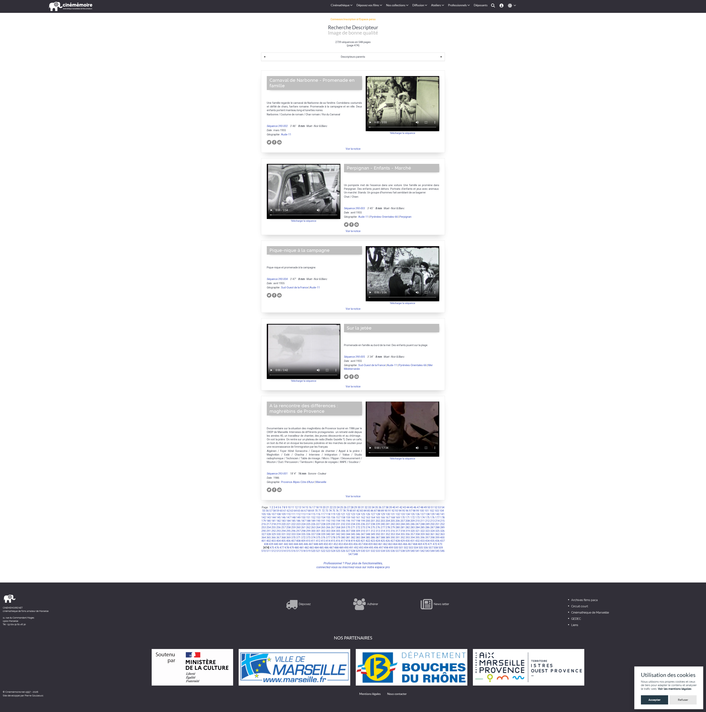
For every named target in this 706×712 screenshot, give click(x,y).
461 (380, 544)
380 (343, 537)
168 (393, 517)
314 (383, 530)
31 (362, 507)
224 (303, 524)
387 (378, 537)
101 (427, 510)
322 (422, 530)
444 (296, 544)
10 (289, 507)
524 (333, 550)
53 (439, 507)
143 (268, 517)
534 (383, 550)
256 (278, 527)
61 (284, 510)
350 (378, 534)
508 (436, 547)
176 (432, 517)
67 (305, 510)
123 (353, 514)
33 (369, 507)
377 (328, 537)
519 (308, 550)
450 (326, 544)
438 (266, 544)
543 (427, 550)
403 (273, 540)
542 (422, 550)
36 (380, 507)
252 (442, 524)
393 (407, 537)
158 (343, 517)
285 (422, 527)
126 (368, 514)
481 (301, 547)
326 (442, 530)
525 (338, 550)
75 (333, 510)
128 (378, 514)
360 (427, 534)
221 (288, 524)
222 (293, 524)
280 (397, 527)
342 (338, 534)
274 (368, 527)
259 (293, 527)
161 (358, 517)
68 (309, 510)
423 (373, 540)
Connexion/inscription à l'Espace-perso (353, 19)
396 (422, 537)
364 (263, 537)
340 (328, 534)
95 (403, 510)
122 (348, 514)
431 (412, 540)
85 (368, 510)
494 (366, 547)
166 (383, 517)
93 (396, 510)
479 (292, 547)
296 (293, 530)
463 (390, 544)
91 (389, 510)
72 (323, 510)
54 (442, 507)
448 (316, 544)
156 (333, 517)
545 (437, 550)
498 (386, 547)
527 (348, 550)
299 (308, 530)
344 (348, 534)
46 (414, 507)
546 (442, 550)
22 (331, 507)
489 (341, 547)
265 (323, 527)
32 (366, 507)
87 (375, 510)
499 (391, 547)
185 (293, 520)
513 (278, 550)
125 (363, 514)
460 (375, 544)
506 (426, 547)
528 (353, 550)
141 (442, 514)
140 (437, 514)
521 (318, 550)
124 (358, 514)
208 (407, 520)
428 (397, 540)
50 (428, 507)
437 (442, 540)
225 (308, 524)
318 (402, 530)
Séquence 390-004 (277, 279)
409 (303, 540)
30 (359, 507)
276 (378, 527)
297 (298, 530)
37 (383, 507)
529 (358, 550)
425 (383, 540)
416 (338, 540)
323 (427, 530)
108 (278, 514)
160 (353, 517)
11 (292, 507)
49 (425, 507)
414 (328, 540)
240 (383, 524)
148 (293, 517)
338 (318, 534)
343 (343, 534)
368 (283, 537)
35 (376, 507)
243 (397, 524)
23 (334, 507)
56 (267, 510)
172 (412, 517)
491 (351, 547)
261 (303, 527)
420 (358, 540)
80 (351, 510)
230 (333, 524)
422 (368, 540)
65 (298, 510)
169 (397, 517)
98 (414, 510)
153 (318, 517)
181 (273, 520)
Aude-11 (286, 134)
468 (415, 544)
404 (278, 540)
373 (308, 537)
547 (350, 554)
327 (263, 534)
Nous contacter (397, 693)
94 (400, 510)
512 (273, 550)
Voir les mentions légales (674, 689)
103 (436, 510)
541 (417, 550)
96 (407, 510)
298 (303, 530)
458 (365, 544)
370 (293, 537)
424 (378, 540)
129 (383, 514)
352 (388, 534)
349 (373, 534)
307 (348, 530)
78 (344, 510)
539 (407, 550)
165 (378, 517)
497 (381, 547)
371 (298, 537)
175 (427, 517)
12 (296, 507)
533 (378, 550)
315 (388, 530)
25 (341, 507)
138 (427, 514)
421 (363, 540)
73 (326, 510)
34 (373, 507)
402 (268, 540)
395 (417, 537)
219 (278, 524)
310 (363, 530)
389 (388, 537)
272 (358, 527)
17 (313, 507)
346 (358, 534)
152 (313, 517)
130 (388, 514)
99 (417, 510)
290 (263, 530)
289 (442, 527)
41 (397, 507)
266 (328, 527)
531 (368, 550)
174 (422, 517)
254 (268, 527)
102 (431, 510)
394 (412, 537)
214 (437, 520)
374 (313, 537)
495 (371, 547)
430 (407, 540)
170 (402, 517)
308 (353, 530)
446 (306, 544)
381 (348, 537)
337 (313, 534)
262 (308, 527)
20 (324, 507)
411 (313, 540)
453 (340, 544)
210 (417, 520)
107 (273, 514)
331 (283, 534)
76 (337, 510)
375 (318, 537)
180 (268, 520)
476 (277, 547)
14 (303, 507)
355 (402, 534)
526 (343, 550)
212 (427, 520)
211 (422, 520)
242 (393, 524)
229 (328, 524)
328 (268, 534)
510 (263, 550)
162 (363, 517)
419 (353, 540)
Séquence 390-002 (277, 126)
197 (353, 520)
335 (303, 534)
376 (323, 537)
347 (363, 534)
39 (390, 507)
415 (333, 540)
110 (288, 514)
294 (283, 530)
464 (395, 544)
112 (298, 514)
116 (318, 514)
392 (402, 537)
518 (303, 550)
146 (283, 517)
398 (432, 537)
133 (402, 514)
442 (286, 544)
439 (271, 544)
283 (412, 527)
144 (273, 517)
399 (437, 537)
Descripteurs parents (353, 56)
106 (268, 514)
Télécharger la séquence (402, 133)
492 (356, 547)
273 (363, 527)
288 (437, 527)
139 (432, 514)
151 (308, 517)
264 (318, 527)
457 (360, 544)
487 (331, 547)
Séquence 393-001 (277, 473)
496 (376, 547)
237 (368, 524)
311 (368, 530)
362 (437, 534)
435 (432, 540)
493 (361, 547)
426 (388, 540)
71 (319, 510)
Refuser (683, 700)
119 (333, 514)
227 (318, 524)
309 (358, 530)
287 (432, 527)
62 (288, 510)
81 (354, 510)
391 (397, 537)
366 (273, 537)
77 (340, 510)
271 (353, 527)
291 (268, 530)
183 (283, 520)
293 (278, 530)
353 (393, 534)
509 (440, 547)
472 (435, 544)
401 (263, 540)
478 (287, 547)
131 (393, 514)
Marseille (321, 482)
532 (373, 550)
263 (313, 527)
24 (338, 507)
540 (412, 550)
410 (308, 540)
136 (417, 514)
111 (293, 514)
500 (396, 547)
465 (400, 544)
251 (437, 524)
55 (263, 510)
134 (407, 514)
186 (298, 520)
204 (388, 520)
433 (422, 540)
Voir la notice (353, 148)
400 (442, 537)
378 (333, 537)
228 (323, 524)
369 (288, 537)
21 (327, 507)
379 (338, 537)
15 (306, 507)
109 (283, 514)
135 (412, 514)
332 (288, 534)
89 (382, 510)
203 (383, 520)
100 (422, 510)
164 (373, 517)
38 (387, 507)
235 (358, 524)
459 (370, 544)
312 (373, 530)
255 (273, 527)
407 (293, 540)
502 (406, 547)
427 (393, 540)
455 (350, 544)
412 (318, 540)
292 (273, 530)
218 (273, 524)
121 (343, 514)
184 (288, 520)
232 (343, 524)
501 (401, 547)
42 (401, 507)
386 (373, 537)
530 (363, 550)
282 (407, 527)
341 (333, 534)
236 (363, 524)
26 (345, 507)
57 (270, 510)
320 (412, 530)
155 (328, 517)
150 (303, 517)
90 (386, 510)
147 (288, 517)
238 (373, 524)
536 (393, 550)
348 (368, 534)
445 (301, 544)
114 (308, 514)
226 (313, 524)
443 (291, 544)
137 (422, 514)
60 (281, 510)
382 (353, 537)
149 (298, 517)
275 (373, 527)
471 (430, 544)
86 (372, 510)
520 (313, 550)
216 (263, 524)
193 (333, 520)
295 (288, 530)
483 (311, 547)
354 (397, 534)
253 (263, 527)
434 (427, 540)
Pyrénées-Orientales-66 (384, 216)
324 (432, 530)
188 (308, 520)
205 (393, 520)
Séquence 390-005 (354, 356)
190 (318, 520)
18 (317, 507)
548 (355, 554)
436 (437, 540)
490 (346, 547)
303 (328, 530)
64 (295, 510)
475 (272, 547)
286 (427, 527)
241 (388, 524)
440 (276, 544)
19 (320, 507)
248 (422, 524)
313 (378, 530)
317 (397, 530)
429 (402, 540)
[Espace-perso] (502, 5)
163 (368, 517)
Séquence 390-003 (354, 208)
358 (417, 534)
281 (402, 527)
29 (355, 507)
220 (283, 524)
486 (326, 547)
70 (316, 510)
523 (328, 550)
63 (291, 510)
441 (281, 544)
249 (427, 524)
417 (343, 540)
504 (416, 547)
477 (282, 547)
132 (397, 514)
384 (363, 537)
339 (323, 534)
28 (352, 507)
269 (343, 527)
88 (379, 510)
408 (298, 540)
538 (402, 550)
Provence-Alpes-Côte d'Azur (297, 482)
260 (298, 527)
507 (431, 547)
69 (312, 510)
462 (385, 544)
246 (412, 524)
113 (303, 514)
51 (432, 507)
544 (432, 550)
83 (361, 510)
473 (440, 544)
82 (358, 510)
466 (405, 544)
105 (263, 514)
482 (306, 547)
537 (397, 550)
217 (268, 524)
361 (432, 534)
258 (288, 527)
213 (432, 520)
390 (393, 537)
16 (310, 507)
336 (308, 534)
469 (420, 544)
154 (323, 517)
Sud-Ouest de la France (294, 287)
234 (353, 524)
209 (412, 520)
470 (425, 544)
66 (302, 510)
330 (278, 534)
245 (407, 524)
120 (338, 514)
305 (338, 530)
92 (393, 510)
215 (442, 520)
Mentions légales (370, 693)
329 (273, 534)
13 (299, 507)
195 (343, 520)
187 (303, 520)
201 (373, 520)
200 (368, 520)
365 (268, 537)
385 (368, 537)
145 (278, 517)
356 (407, 534)
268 (338, 527)
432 (417, 540)
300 (313, 530)
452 (336, 544)
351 (383, 534)
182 (278, 520)
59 (277, 510)
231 (338, 524)
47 (418, 507)
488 (336, 547)
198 (358, 520)
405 (283, 540)
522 (323, 550)
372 (303, 537)
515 (288, 550)
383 (358, 537)
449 (321, 544)
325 (437, 530)
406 (288, 540)
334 (298, 534)
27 (348, 507)
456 (355, 544)
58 (274, 510)
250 (432, 524)
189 (313, 520)
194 (338, 520)
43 (404, 507)
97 (410, 510)
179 (263, 520)
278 (388, 527)
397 (427, 537)
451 (331, 544)
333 (293, 534)
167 (388, 517)
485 (321, 547)
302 (323, 530)
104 (441, 510)
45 (411, 507)
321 (417, 530)
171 (407, 517)
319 (407, 530)
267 (333, 527)
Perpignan (405, 216)
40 (394, 507)
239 (378, 524)
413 (323, 540)
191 (323, 520)
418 (348, 540)
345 (353, 534)
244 (402, 524)
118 (328, 514)
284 (417, 527)
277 (383, 527)
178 (442, 517)
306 (343, 530)
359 (422, 534)
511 (268, 550)
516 (293, 550)
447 (311, 544)
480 (297, 547)
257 (283, 527)
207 (402, 520)
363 (442, 534)
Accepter (654, 700)
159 (348, 517)
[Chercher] (493, 5)
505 (421, 547)
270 (348, 527)
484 (316, 547)
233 (348, 524)
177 (437, 517)
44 (408, 507)
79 (347, 510)
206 (397, 520)
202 (378, 520)
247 (417, 524)
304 (333, 530)
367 (278, 537)
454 (345, 544)
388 (383, 537)
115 (313, 514)
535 (388, 550)
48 (421, 507)
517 (298, 550)
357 (412, 534)
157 (338, 517)
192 (328, 520)
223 (298, 524)
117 (323, 514)
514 (283, 550)
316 (393, 530)
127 (373, 514)
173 (417, 517)
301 (318, 530)
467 (410, 544)
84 (365, 510)
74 (330, 510)
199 (363, 520)
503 (411, 547)
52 (435, 507)
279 (393, 527)
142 (263, 517)
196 (348, 520)
